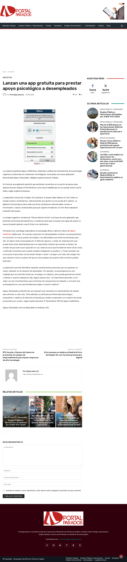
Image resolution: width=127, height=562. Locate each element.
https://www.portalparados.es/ (33, 374)
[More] (65, 103)
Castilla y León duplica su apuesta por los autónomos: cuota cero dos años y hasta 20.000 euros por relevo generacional (111, 160)
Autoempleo (104, 152)
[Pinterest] (66, 545)
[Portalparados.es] (16, 11)
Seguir (105, 84)
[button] (122, 26)
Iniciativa (11, 72)
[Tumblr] (73, 545)
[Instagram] (53, 545)
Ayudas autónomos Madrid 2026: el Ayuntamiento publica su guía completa (111, 176)
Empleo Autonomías (68, 415)
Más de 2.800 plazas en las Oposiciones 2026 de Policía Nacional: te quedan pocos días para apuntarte (42, 420)
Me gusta (92, 84)
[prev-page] (4, 431)
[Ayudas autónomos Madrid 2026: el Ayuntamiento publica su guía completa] (92, 175)
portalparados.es (17, 95)
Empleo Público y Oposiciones (15, 417)
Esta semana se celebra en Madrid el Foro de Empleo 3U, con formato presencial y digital (63, 355)
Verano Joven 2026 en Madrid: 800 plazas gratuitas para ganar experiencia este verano (69, 421)
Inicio (4, 72)
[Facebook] (47, 545)
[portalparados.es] (5, 94)
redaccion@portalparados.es (70, 539)
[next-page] (8, 431)
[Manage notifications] (121, 557)
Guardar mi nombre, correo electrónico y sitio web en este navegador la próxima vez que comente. (43, 490)
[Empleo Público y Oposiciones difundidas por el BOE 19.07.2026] (16, 411)
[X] (80, 545)
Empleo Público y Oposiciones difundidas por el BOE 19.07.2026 (16, 422)
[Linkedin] (60, 545)
